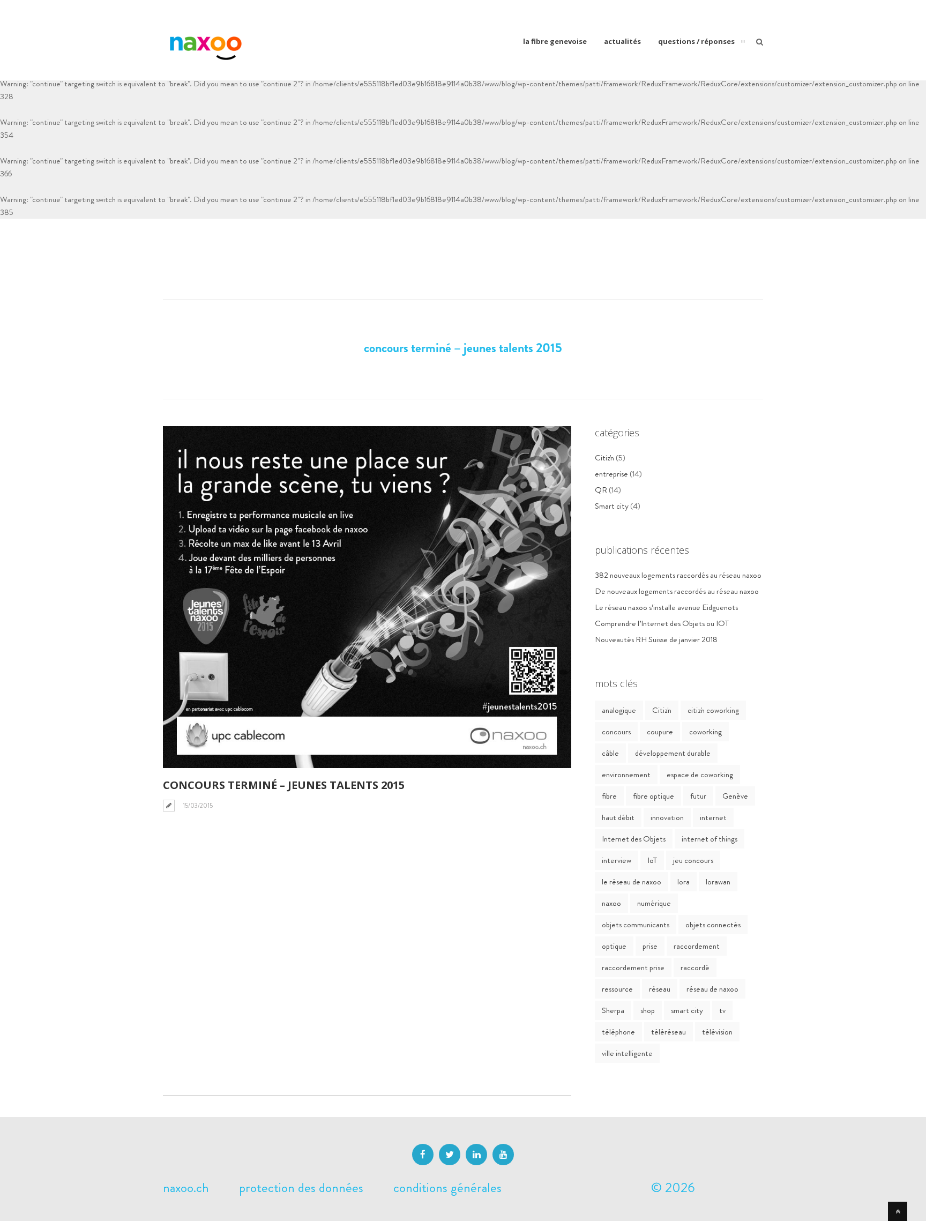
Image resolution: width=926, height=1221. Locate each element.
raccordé (695, 967)
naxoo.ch (186, 1187)
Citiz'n (604, 458)
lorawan (718, 882)
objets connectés (713, 924)
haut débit (618, 817)
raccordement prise (633, 967)
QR (601, 490)
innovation (667, 817)
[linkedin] (476, 1154)
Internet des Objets (634, 839)
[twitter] (449, 1154)
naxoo (611, 903)
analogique (619, 710)
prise (650, 946)
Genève (735, 796)
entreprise (611, 474)
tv (722, 1010)
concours (616, 732)
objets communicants (635, 924)
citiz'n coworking (713, 710)
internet (713, 817)
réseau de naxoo (712, 989)
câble (610, 753)
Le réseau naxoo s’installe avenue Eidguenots (666, 607)
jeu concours (693, 860)
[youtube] (503, 1154)
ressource (617, 989)
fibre (609, 796)
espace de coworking (700, 774)
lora (683, 882)
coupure (660, 732)
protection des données (301, 1187)
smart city (687, 1010)
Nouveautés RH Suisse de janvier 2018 (656, 639)
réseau (659, 989)
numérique (654, 903)
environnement (626, 774)
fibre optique (653, 796)
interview (616, 860)
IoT (652, 860)
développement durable (673, 753)
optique (614, 946)
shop (647, 1010)
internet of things (709, 839)
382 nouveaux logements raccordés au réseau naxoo (678, 575)
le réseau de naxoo (631, 882)
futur (698, 796)
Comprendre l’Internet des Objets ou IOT (662, 623)
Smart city (612, 506)
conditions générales (447, 1187)
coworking (705, 732)
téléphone (618, 1032)
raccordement (697, 946)
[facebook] (423, 1154)
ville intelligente (627, 1053)
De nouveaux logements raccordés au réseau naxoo (677, 591)
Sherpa (613, 1010)
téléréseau (668, 1032)
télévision (717, 1032)
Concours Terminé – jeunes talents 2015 (284, 785)
